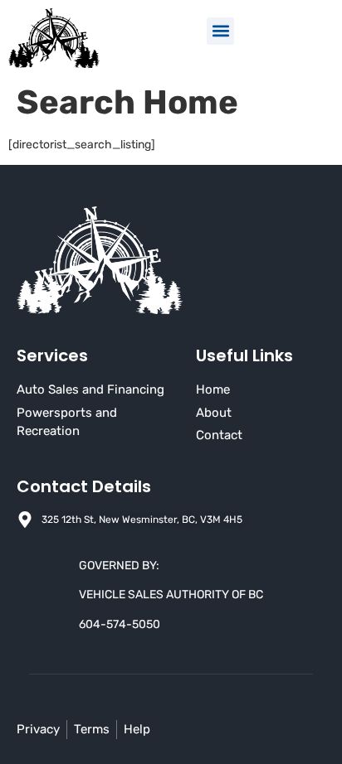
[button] (220, 31)
